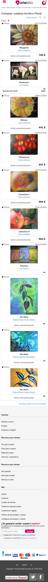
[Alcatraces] (24, 71)
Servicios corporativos (10, 457)
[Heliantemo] (24, 144)
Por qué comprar (7, 444)
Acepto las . (19, 535)
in (31, 565)
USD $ (24, 565)
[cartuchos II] (24, 218)
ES (17, 565)
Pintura (19, 7)
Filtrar (3, 21)
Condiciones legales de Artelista (23, 535)
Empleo (4, 426)
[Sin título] (24, 296)
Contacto (4, 498)
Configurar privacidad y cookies (13, 519)
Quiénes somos (7, 422)
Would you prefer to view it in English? (33, 404)
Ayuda (3, 494)
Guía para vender (8, 475)
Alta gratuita (6, 471)
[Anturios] (24, 254)
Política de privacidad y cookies (13, 515)
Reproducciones (7, 453)
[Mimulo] (24, 107)
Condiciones (33, 538)
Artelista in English (8, 430)
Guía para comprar (8, 449)
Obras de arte (10, 7)
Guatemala (26, 7)
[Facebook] (40, 577)
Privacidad (24, 538)
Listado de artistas (8, 502)
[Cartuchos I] (24, 181)
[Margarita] (24, 35)
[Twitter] (32, 577)
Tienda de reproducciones (11, 507)
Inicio (3, 7)
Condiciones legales (9, 511)
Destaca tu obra (7, 480)
